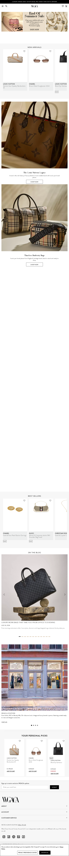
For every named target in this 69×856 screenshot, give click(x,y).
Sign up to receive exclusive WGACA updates (15, 783)
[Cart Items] (66, 6)
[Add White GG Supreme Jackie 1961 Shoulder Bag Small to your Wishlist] (50, 501)
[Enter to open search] (6, 6)
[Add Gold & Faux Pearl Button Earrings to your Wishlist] (24, 501)
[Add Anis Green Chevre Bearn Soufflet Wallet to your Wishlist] (49, 441)
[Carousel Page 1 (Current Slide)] (20, 636)
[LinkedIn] (18, 837)
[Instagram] (4, 837)
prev (4, 313)
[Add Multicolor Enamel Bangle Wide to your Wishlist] (23, 441)
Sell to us (22, 825)
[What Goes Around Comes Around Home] (34, 6)
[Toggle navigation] (2, 6)
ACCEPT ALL (44, 852)
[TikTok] (23, 837)
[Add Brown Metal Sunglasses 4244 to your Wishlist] (50, 51)
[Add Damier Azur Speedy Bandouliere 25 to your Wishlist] (24, 51)
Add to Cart (11, 771)
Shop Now (34, 182)
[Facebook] (9, 837)
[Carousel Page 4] (37, 725)
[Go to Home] (10, 799)
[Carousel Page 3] (35, 725)
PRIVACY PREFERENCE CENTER (27, 852)
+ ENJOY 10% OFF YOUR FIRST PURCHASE (34, 2)
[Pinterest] (13, 837)
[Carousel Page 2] (33, 725)
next (65, 313)
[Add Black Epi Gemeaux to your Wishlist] (64, 741)
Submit (54, 787)
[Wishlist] (63, 6)
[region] (34, 850)
